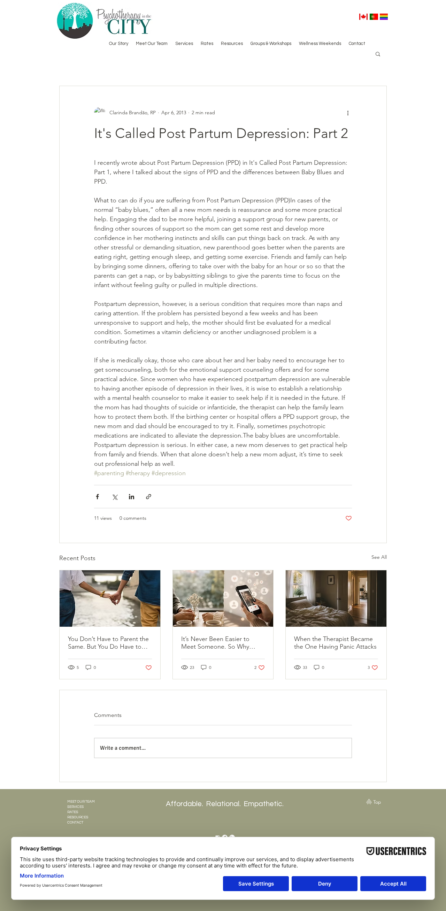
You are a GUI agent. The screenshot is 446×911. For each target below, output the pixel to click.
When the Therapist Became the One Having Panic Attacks (335, 642)
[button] (378, 53)
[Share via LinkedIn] (131, 496)
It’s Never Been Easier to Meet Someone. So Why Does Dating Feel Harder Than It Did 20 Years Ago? (216, 642)
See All (379, 557)
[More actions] (348, 112)
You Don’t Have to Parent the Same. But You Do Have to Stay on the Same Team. (108, 642)
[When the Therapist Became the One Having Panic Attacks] (336, 598)
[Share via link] (148, 496)
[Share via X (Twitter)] (114, 496)
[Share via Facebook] (97, 496)
